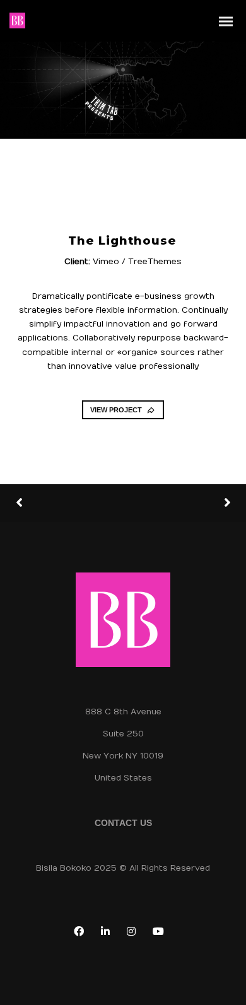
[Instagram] (133, 934)
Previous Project (63, 503)
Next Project (180, 503)
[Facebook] (81, 934)
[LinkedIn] (108, 934)
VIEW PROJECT (116, 410)
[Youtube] (160, 934)
